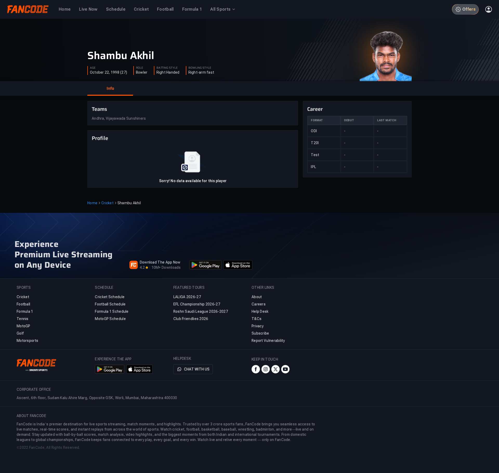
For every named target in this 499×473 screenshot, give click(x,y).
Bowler (142, 72)
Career (315, 109)
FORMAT (317, 120)
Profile (100, 138)
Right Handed (168, 72)
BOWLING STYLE (199, 68)
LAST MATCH (386, 120)
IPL (313, 167)
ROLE (139, 68)
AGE (93, 68)
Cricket (107, 203)
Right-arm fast (201, 72)
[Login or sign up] (488, 9)
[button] (110, 88)
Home (92, 203)
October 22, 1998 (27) (108, 72)
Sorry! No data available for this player (193, 181)
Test (315, 155)
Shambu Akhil (120, 55)
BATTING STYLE (167, 68)
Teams (99, 109)
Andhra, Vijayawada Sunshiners (119, 118)
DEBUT (349, 120)
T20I (315, 143)
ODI (314, 131)
